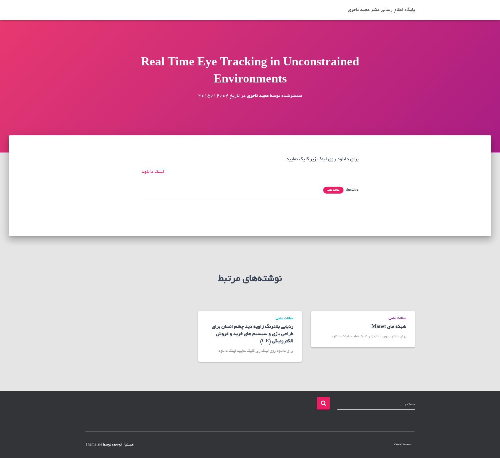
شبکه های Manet (389, 327)
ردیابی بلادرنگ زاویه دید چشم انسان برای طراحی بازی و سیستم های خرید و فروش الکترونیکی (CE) (252, 334)
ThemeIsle (93, 445)
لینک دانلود (152, 172)
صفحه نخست (402, 444)
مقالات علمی (333, 190)
